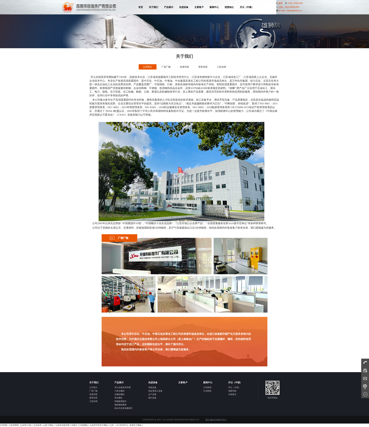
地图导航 (232, 391)
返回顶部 (365, 394)
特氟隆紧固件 (120, 401)
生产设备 (152, 394)
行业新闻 (207, 391)
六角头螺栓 (119, 391)
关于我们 (153, 7)
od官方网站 (48, 425)
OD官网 (3, 425)
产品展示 (168, 7)
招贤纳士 (229, 7)
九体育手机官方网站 (99, 425)
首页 (140, 7)
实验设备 (152, 387)
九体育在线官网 (62, 425)
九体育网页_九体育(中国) (20, 425)
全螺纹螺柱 (119, 394)
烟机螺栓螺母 (120, 405)
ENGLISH (298, 3)
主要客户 (199, 7)
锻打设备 (152, 398)
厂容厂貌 (166, 67)
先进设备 (183, 7)
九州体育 (37, 425)
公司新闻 (207, 387)
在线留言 (232, 394)
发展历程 (184, 67)
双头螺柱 (118, 398)
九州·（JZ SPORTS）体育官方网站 (126, 425)
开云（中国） (247, 7)
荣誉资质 (203, 67)
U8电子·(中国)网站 (79, 425)
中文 (290, 3)
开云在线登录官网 (122, 387)
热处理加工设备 (155, 391)
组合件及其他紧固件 (123, 408)
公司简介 (147, 67)
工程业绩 (221, 67)
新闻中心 (214, 7)
